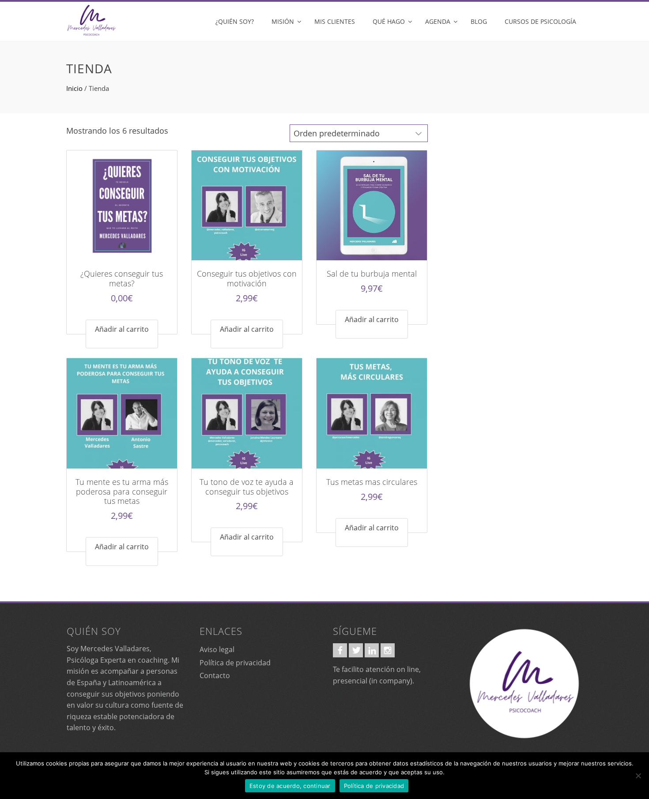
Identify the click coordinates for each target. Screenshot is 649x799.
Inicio (74, 88)
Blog (479, 21)
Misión (283, 21)
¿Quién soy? (234, 21)
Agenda (437, 21)
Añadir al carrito (122, 329)
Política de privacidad (235, 663)
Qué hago (389, 21)
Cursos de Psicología (540, 21)
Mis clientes (334, 21)
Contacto (215, 675)
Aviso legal (217, 649)
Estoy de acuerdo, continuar (290, 785)
